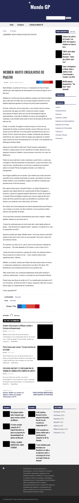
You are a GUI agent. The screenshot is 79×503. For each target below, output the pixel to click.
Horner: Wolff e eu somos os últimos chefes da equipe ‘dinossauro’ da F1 (13, 395)
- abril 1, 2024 (10, 373)
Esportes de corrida (62, 124)
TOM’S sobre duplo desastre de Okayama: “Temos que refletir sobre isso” (69, 56)
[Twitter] (41, 82)
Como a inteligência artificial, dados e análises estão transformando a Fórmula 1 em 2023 (69, 71)
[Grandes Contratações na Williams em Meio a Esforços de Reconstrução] (45, 331)
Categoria (20, 24)
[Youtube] (14, 472)
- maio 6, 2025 (10, 352)
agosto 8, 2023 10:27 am (16, 82)
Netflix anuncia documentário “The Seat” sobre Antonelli (69, 85)
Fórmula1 (18, 297)
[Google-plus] (44, 82)
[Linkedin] (17, 472)
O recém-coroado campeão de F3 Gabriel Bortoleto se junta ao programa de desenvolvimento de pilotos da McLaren (18, 431)
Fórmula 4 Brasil (61, 135)
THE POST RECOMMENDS (12, 321)
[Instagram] (10, 472)
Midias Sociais (59, 429)
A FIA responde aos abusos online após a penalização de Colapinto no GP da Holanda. (43, 435)
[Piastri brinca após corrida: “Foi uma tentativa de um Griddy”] (45, 353)
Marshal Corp (34, 499)
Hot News (13, 300)
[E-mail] (48, 82)
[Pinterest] (51, 82)
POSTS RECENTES (62, 31)
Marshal (6, 82)
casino (58, 107)
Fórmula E (59, 138)
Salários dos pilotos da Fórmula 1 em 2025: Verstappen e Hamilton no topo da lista (69, 41)
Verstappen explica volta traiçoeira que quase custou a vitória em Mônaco (18, 416)
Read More (14, 341)
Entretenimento (61, 111)
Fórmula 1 (24, 88)
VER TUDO (72, 31)
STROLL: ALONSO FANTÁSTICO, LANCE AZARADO (17, 445)
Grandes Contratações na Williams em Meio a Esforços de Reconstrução (18, 326)
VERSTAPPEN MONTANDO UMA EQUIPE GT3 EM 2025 (43, 394)
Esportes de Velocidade (64, 128)
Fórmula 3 (59, 131)
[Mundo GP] (39, 7)
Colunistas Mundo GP (36, 24)
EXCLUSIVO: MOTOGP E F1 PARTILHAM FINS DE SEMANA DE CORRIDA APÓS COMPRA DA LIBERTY (19, 369)
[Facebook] (38, 82)
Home (11, 24)
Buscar (68, 18)
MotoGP (56, 422)
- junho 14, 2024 (11, 331)
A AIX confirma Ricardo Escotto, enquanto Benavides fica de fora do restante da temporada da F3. (42, 419)
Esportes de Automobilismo (65, 121)
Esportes (59, 114)
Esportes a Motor (61, 117)
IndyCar (56, 426)
